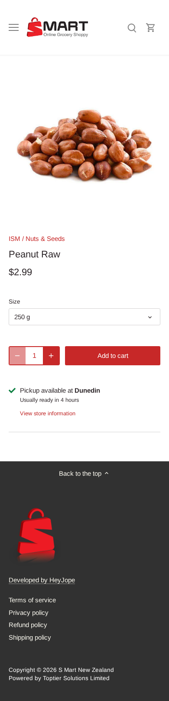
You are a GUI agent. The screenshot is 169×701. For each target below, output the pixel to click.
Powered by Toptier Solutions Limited (59, 678)
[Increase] (51, 356)
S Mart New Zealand (86, 670)
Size (14, 301)
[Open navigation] (14, 27)
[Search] (131, 27)
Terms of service (32, 600)
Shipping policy (30, 637)
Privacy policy (29, 612)
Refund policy (28, 624)
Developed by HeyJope (42, 580)
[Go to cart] (151, 27)
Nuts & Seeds (45, 238)
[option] (84, 147)
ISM (14, 238)
